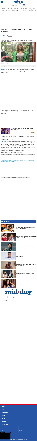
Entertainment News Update (21, 177)
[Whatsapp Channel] (7, 38)
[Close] (10, 432)
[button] (4, 2)
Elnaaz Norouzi (3, 177)
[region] (18, 21)
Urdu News (2, 430)
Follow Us (10, 35)
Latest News (3, 8)
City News (29, 10)
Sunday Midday (5, 424)
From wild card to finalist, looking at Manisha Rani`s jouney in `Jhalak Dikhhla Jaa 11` (22, 129)
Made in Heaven (5, 141)
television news (8, 177)
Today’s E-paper (18, 3)
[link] (2, 432)
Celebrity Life (22, 8)
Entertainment (16, 8)
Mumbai (8, 8)
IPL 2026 (3, 10)
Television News (9, 13)
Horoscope (34, 10)
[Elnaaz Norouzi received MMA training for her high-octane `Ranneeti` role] (5, 436)
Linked (6, 35)
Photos (34, 8)
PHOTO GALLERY (33, 132)
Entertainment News (14, 177)
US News (13, 10)
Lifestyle (30, 8)
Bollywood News (18, 10)
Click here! (13, 161)
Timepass (4, 421)
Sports (26, 8)
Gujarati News (21, 427)
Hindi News (2, 427)
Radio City (20, 430)
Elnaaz (20, 135)
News (11, 8)
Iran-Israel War (8, 10)
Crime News (24, 10)
